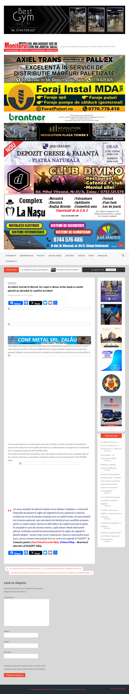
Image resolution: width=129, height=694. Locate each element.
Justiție (81, 256)
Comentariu (9, 597)
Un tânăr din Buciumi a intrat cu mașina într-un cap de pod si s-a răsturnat (111, 445)
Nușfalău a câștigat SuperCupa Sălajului (109, 466)
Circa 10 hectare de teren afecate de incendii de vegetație (110, 500)
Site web (7, 652)
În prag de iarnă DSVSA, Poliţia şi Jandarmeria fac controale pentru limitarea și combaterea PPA (49, 573)
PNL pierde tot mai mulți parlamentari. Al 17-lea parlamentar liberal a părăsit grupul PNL (45, 569)
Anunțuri (102, 256)
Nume (7, 631)
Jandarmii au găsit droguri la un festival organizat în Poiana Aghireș (111, 536)
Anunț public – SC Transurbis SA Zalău (108, 456)
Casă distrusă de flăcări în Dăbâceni (111, 524)
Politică (41, 256)
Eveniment (11, 256)
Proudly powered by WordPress (41, 689)
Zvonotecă (11, 261)
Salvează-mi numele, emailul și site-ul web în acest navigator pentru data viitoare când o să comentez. (25, 667)
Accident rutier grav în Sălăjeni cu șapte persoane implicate (111, 513)
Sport (91, 256)
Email (7, 641)
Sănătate (69, 256)
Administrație (26, 256)
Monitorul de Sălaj (14, 295)
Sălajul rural (55, 256)
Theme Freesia (79, 689)
